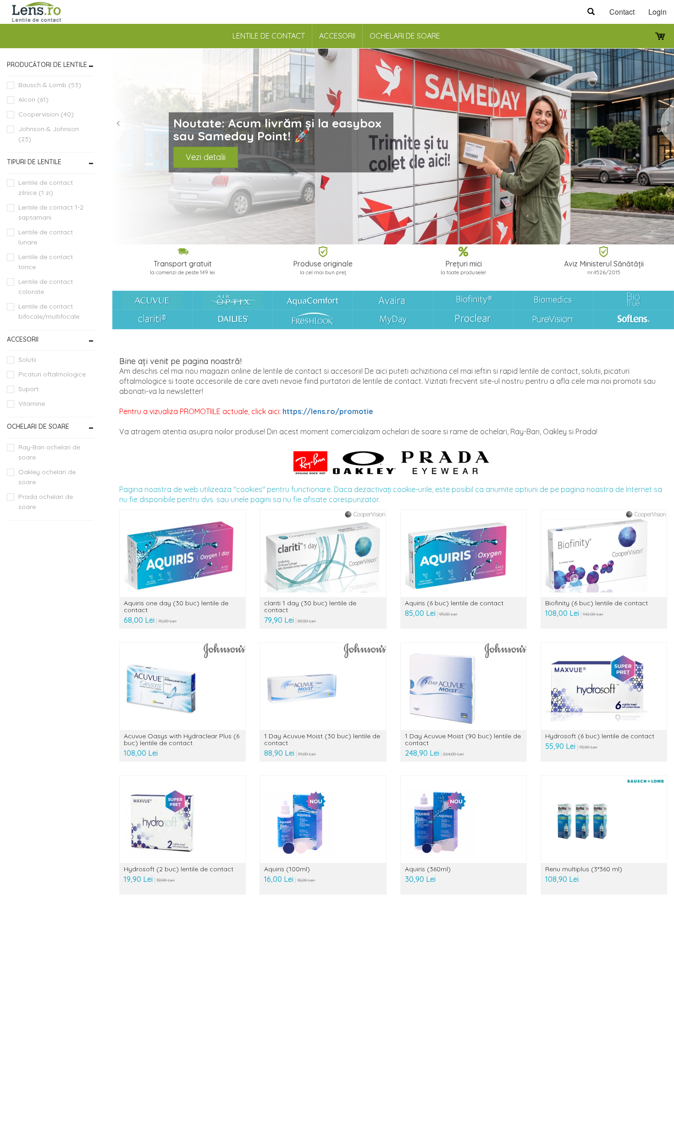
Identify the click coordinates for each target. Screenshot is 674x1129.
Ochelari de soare (405, 35)
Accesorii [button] (23, 339)
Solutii (27, 359)
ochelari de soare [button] (38, 426)
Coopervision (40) (46, 114)
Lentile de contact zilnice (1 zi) (45, 187)
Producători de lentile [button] (47, 65)
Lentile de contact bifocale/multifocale (48, 311)
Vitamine (31, 403)
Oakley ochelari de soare (47, 477)
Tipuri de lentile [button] (34, 162)
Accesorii (337, 35)
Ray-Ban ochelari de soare (49, 452)
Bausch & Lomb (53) (49, 85)
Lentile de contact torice (45, 262)
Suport (28, 389)
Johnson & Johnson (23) (48, 134)
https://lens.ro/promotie (327, 411)
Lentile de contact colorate (45, 286)
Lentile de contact (268, 35)
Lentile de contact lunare (45, 237)
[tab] (50, 65)
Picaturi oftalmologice (52, 374)
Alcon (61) (33, 99)
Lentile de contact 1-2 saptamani (50, 212)
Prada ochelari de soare (45, 502)
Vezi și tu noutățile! (134, 161)
